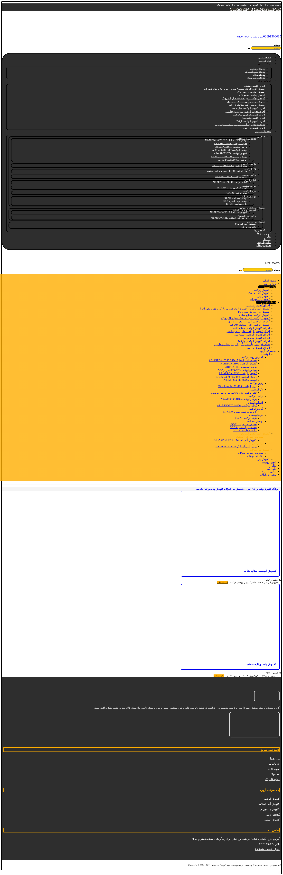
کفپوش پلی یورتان (270, 809)
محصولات (274, 774)
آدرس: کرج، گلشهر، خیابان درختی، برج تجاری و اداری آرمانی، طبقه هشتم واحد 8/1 (235, 839)
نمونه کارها (274, 769)
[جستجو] (249, 48)
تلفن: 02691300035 (269, 844)
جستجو (277, 44)
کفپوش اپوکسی (271, 798)
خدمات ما (274, 763)
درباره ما (275, 758)
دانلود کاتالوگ (272, 779)
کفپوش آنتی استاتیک (269, 804)
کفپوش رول (273, 814)
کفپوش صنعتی (272, 819)
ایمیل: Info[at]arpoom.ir (267, 849)
